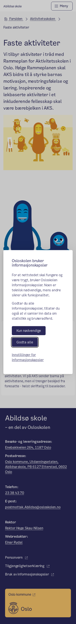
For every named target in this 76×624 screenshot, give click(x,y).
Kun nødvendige (28, 330)
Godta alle (24, 342)
